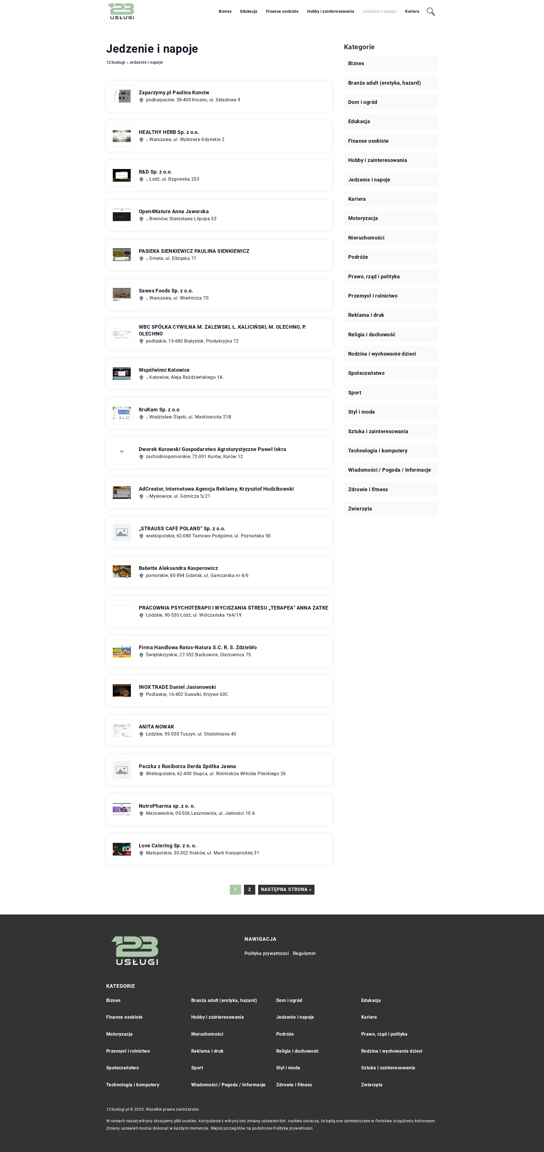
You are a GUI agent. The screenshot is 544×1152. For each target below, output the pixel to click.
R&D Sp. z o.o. (155, 172)
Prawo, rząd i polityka (374, 276)
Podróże (358, 257)
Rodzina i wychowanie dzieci (382, 354)
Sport (354, 393)
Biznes (225, 11)
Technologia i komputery (377, 451)
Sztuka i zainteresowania (378, 431)
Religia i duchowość (372, 334)
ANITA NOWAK (156, 727)
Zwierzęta (360, 509)
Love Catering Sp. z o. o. (168, 845)
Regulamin (304, 953)
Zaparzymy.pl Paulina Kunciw (174, 92)
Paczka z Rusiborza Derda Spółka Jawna (187, 766)
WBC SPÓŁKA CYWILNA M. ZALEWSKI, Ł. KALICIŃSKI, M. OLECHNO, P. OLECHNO (222, 330)
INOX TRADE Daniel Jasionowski (177, 687)
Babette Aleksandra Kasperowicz (178, 568)
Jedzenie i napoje (380, 11)
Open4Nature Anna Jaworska (174, 211)
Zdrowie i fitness (368, 489)
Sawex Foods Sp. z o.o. (166, 291)
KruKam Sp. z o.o (159, 410)
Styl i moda (361, 412)
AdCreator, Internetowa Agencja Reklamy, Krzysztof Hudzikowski (216, 489)
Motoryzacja (363, 218)
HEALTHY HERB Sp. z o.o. (169, 132)
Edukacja (249, 11)
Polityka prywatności (267, 953)
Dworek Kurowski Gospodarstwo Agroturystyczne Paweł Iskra (212, 449)
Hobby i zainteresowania (330, 11)
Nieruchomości (366, 238)
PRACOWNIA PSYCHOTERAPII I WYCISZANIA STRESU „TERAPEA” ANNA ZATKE (233, 608)
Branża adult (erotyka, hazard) (384, 83)
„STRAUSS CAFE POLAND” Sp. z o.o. (182, 528)
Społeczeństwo (366, 373)
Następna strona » (286, 889)
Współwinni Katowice (164, 370)
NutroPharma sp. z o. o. (167, 806)
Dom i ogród (362, 102)
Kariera (412, 11)
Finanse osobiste (282, 11)
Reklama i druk (366, 315)
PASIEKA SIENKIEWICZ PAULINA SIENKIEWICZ (194, 251)
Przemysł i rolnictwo (373, 296)
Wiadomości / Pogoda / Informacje (389, 470)
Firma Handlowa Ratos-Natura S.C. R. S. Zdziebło (198, 647)
